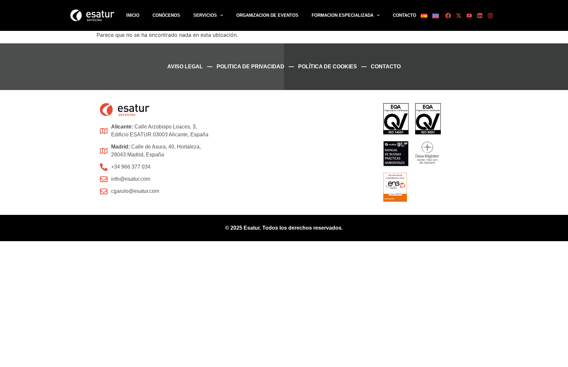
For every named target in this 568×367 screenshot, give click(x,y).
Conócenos (166, 15)
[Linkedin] (479, 15)
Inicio (132, 15)
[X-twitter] (458, 15)
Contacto (404, 15)
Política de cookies (327, 66)
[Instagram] (490, 15)
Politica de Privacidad (250, 66)
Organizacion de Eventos (267, 15)
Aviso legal (185, 66)
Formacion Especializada (342, 15)
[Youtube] (469, 15)
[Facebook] (448, 15)
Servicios (205, 15)
